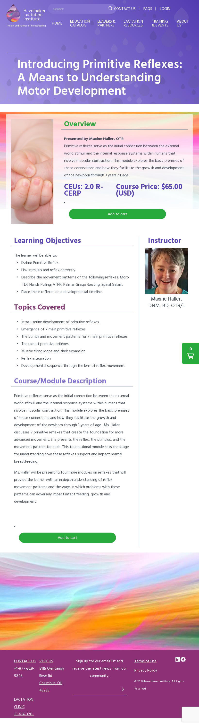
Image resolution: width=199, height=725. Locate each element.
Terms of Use (145, 661)
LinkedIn (178, 659)
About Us (183, 23)
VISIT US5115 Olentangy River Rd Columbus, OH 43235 (51, 675)
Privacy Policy (145, 670)
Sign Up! (123, 689)
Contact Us (125, 9)
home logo (26, 16)
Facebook (183, 659)
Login (165, 9)
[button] (117, 214)
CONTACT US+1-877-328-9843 (25, 668)
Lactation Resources (133, 23)
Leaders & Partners (107, 23)
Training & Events (160, 23)
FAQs (147, 9)
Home (57, 23)
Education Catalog (80, 23)
